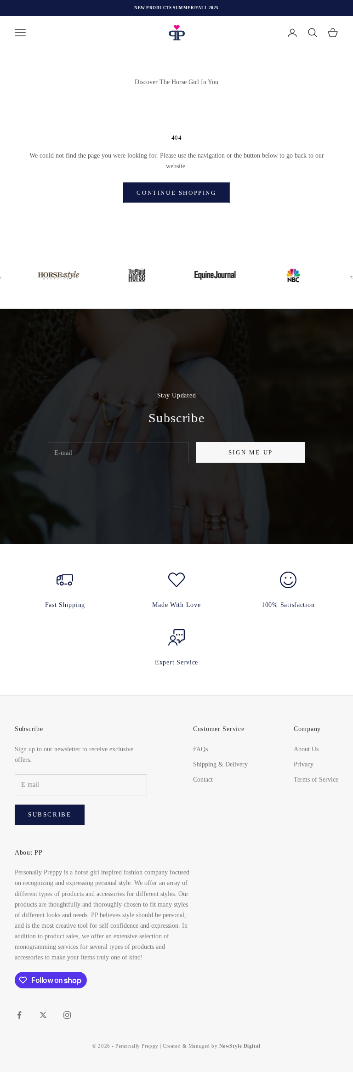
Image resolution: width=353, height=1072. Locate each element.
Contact (203, 779)
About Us (306, 749)
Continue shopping (176, 192)
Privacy (303, 764)
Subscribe (49, 814)
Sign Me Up (250, 452)
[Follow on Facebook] (19, 1015)
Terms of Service (316, 779)
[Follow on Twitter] (43, 1015)
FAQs (200, 749)
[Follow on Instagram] (67, 1015)
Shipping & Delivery (220, 764)
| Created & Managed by (210, 1046)
